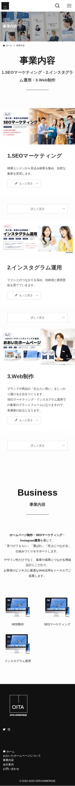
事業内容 (8, 760)
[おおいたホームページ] (5, 6)
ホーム (10, 751)
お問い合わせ (11, 768)
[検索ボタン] (57, 6)
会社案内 (8, 764)
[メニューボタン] (69, 6)
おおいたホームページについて (22, 755)
